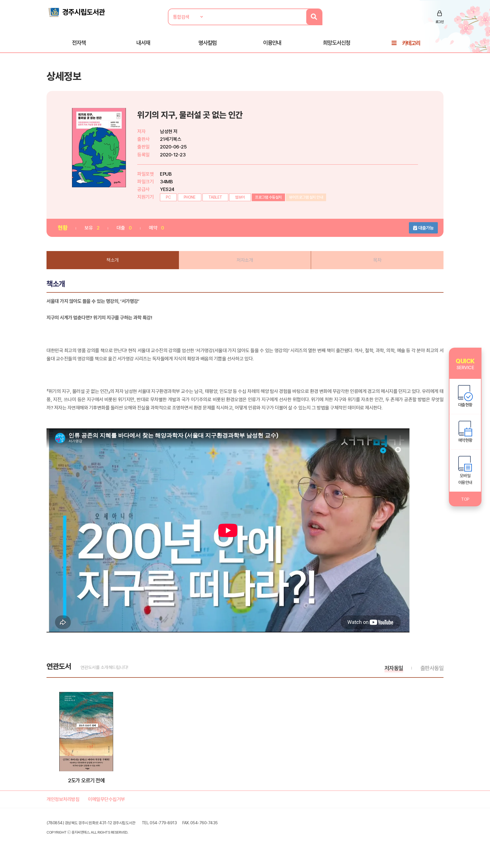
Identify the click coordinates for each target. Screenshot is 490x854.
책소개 (112, 260)
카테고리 (411, 43)
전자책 (79, 42)
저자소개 (244, 260)
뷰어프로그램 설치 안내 (306, 197)
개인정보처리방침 (63, 799)
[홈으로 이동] (76, 12)
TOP (465, 499)
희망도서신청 (336, 42)
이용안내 (272, 42)
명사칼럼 (207, 42)
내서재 (143, 42)
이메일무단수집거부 (106, 799)
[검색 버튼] (314, 17)
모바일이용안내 (465, 479)
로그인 (440, 22)
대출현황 (465, 404)
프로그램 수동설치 (268, 197)
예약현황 (465, 440)
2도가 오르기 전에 (86, 780)
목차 (377, 260)
